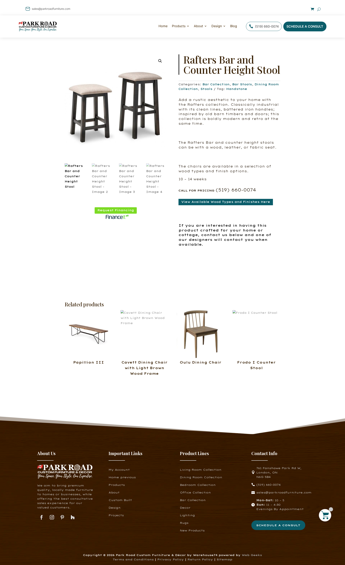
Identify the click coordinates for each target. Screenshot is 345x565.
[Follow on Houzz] (72, 517)
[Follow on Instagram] (52, 517)
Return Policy (200, 559)
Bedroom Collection (198, 484)
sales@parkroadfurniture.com (51, 8)
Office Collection (195, 492)
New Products (192, 530)
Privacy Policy (170, 559)
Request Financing (115, 210)
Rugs (184, 522)
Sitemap (224, 559)
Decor (185, 507)
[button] (160, 61)
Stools (206, 89)
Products (117, 484)
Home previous (122, 477)
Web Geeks (252, 555)
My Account (119, 469)
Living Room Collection (200, 469)
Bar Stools (242, 84)
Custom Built (120, 500)
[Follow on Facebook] (41, 517)
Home (163, 26)
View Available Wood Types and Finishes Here (225, 202)
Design (216, 26)
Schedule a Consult (305, 26)
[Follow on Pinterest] (62, 517)
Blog (233, 26)
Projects (116, 515)
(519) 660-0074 (267, 26)
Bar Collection (216, 84)
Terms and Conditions (133, 559)
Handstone (236, 89)
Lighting (187, 515)
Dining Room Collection (201, 477)
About (198, 26)
